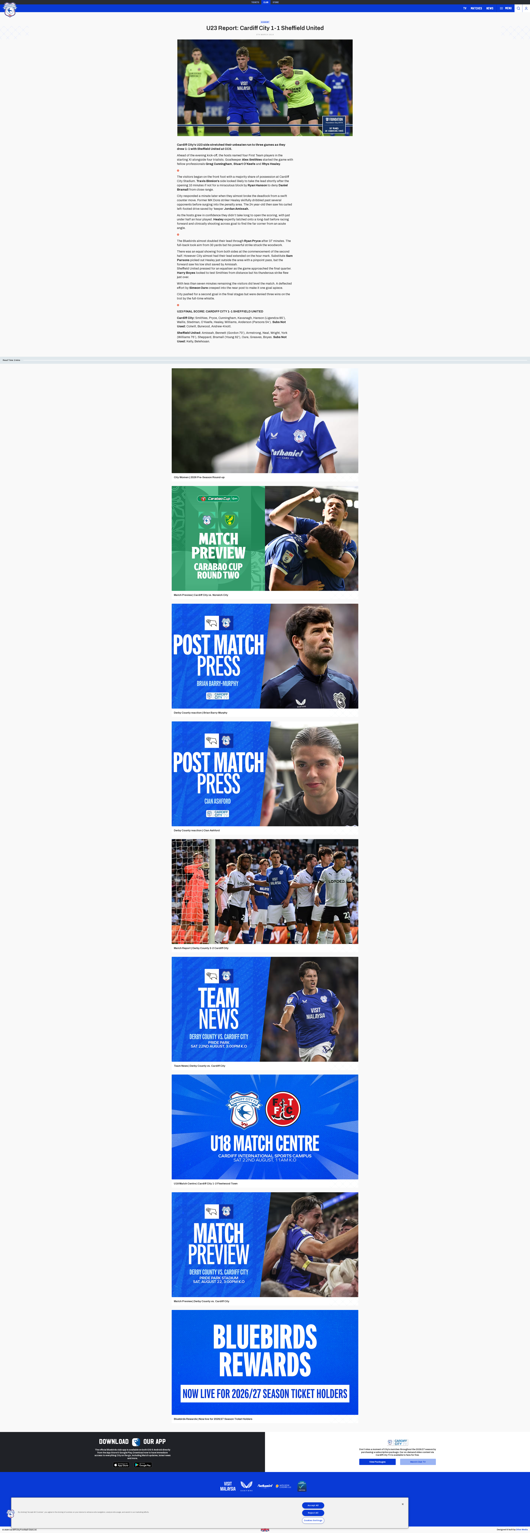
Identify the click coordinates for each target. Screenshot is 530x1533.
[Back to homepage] (9, 9)
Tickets (255, 2)
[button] (10, 1514)
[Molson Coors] (283, 1486)
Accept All (313, 1505)
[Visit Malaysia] (228, 1486)
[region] (210, 1513)
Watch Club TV (418, 1462)
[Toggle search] (518, 8)
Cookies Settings (313, 1520)
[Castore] (246, 1486)
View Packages (377, 1462)
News (489, 8)
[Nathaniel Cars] (265, 1486)
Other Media (522, 1530)
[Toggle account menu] (526, 8)
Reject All (313, 1513)
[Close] (403, 1504)
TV (464, 8)
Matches (476, 8)
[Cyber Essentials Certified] (302, 1486)
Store (276, 2)
